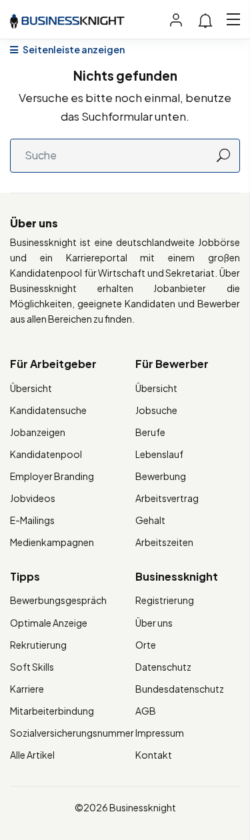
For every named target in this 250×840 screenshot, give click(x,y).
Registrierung (164, 600)
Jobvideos (32, 498)
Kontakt (153, 755)
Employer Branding (52, 476)
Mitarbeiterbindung (52, 711)
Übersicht (31, 388)
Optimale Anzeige (48, 623)
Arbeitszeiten (164, 542)
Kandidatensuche (48, 410)
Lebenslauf (159, 454)
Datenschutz (163, 667)
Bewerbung (160, 476)
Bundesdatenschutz (179, 689)
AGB (145, 711)
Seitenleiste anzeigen (73, 49)
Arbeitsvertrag (167, 498)
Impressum (159, 733)
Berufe (150, 432)
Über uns (154, 623)
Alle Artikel (32, 755)
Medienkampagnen (52, 542)
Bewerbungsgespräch (58, 600)
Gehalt (150, 520)
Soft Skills (32, 667)
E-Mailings (32, 520)
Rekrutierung (38, 645)
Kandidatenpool (46, 454)
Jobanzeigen (37, 432)
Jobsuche (156, 410)
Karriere (27, 689)
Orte (145, 645)
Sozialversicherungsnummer (72, 733)
